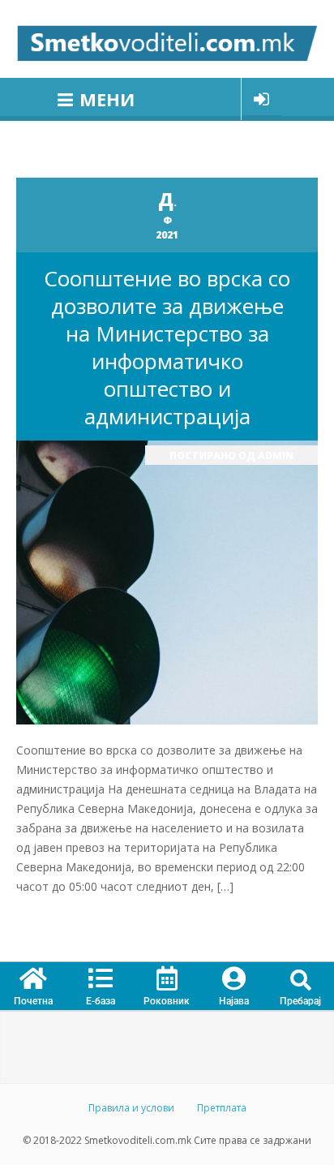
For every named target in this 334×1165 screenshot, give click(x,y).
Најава (234, 1001)
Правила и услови (131, 1108)
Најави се (261, 99)
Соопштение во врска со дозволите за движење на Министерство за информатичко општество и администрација (167, 347)
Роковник (166, 1001)
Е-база (100, 1001)
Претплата (221, 1108)
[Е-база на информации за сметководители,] (167, 39)
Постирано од (231, 455)
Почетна (33, 1001)
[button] (300, 981)
